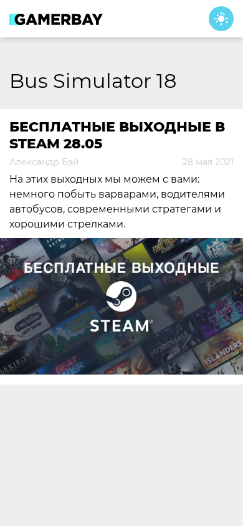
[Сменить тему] (221, 18)
